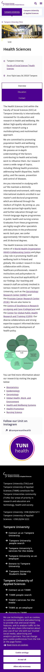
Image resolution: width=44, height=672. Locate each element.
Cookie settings (22, 653)
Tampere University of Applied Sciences (31, 11)
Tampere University (12, 12)
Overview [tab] (22, 86)
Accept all (22, 659)
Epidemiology (13, 390)
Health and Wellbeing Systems (21, 405)
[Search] (34, 3)
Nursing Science (14, 412)
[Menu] (39, 3)
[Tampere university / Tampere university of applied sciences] (13, 3)
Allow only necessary (22, 666)
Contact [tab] (22, 98)
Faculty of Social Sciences (17, 65)
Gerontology (12, 394)
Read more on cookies (17, 645)
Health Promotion (15, 408)
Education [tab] (22, 92)
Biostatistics (12, 387)
